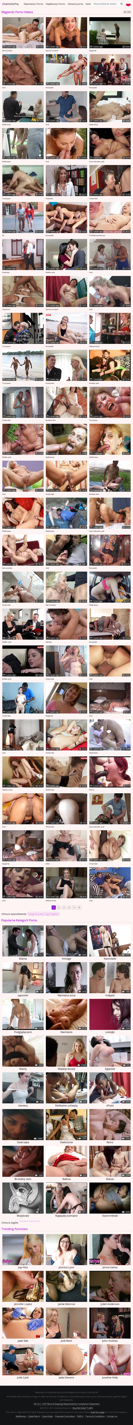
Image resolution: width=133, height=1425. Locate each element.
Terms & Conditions (95, 1416)
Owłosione (6, 309)
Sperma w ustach (52, 51)
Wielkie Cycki (50, 272)
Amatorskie (93, 198)
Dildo (48, 864)
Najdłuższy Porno (55, 3)
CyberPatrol (34, 1416)
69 (3, 235)
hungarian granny (36, 913)
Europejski (49, 88)
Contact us (112, 1416)
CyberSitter (47, 1416)
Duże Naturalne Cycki (96, 161)
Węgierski (92, 51)
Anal (3, 88)
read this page (97, 1412)
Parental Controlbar (65, 1416)
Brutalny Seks (94, 383)
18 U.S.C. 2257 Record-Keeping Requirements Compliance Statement (66, 1403)
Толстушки (6, 198)
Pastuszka (49, 198)
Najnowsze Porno (33, 3)
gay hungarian (52, 913)
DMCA (80, 1416)
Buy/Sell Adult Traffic (83, 1408)
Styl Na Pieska (7, 51)
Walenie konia (94, 346)
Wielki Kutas (6, 125)
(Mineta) (49, 642)
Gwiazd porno (75, 3)
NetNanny (21, 1416)
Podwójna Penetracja (97, 235)
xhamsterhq (10, 4)
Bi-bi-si (91, 790)
